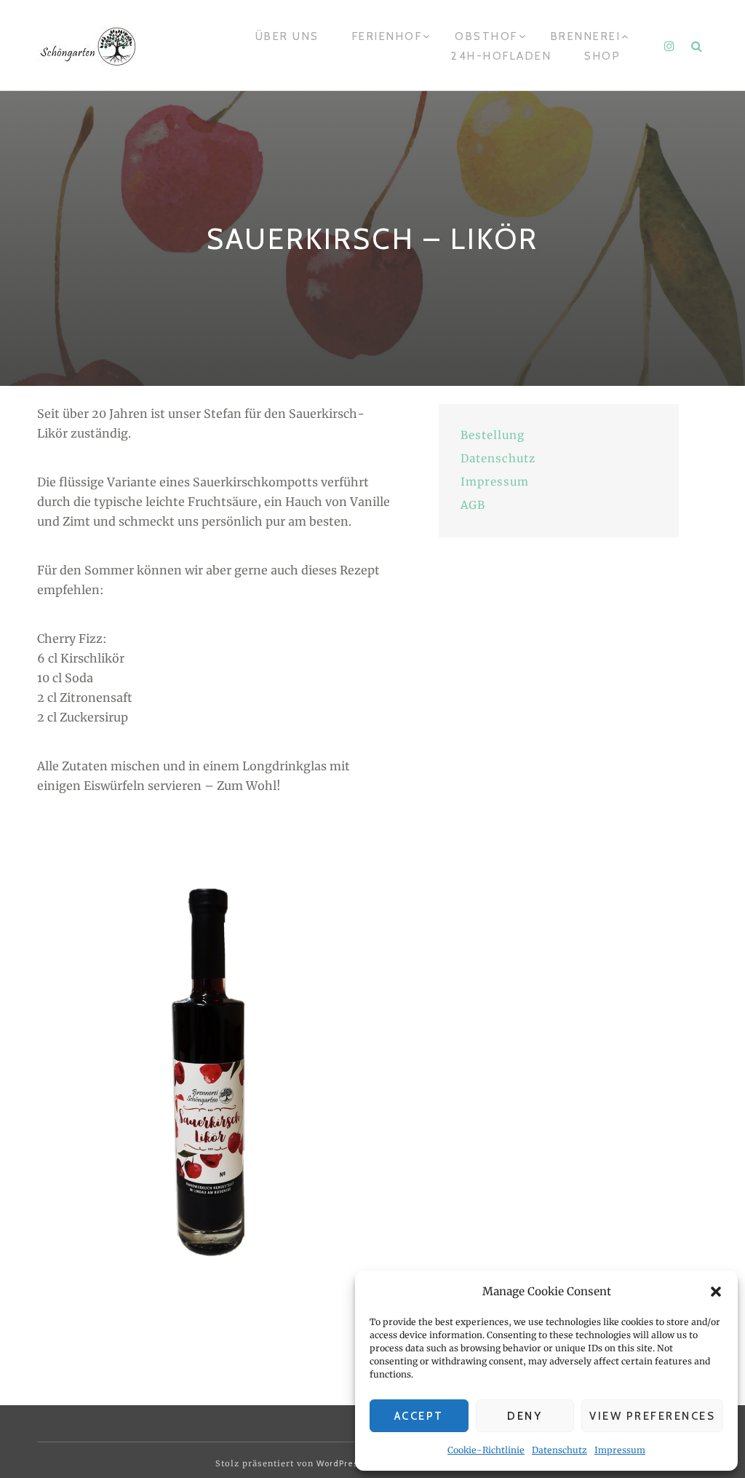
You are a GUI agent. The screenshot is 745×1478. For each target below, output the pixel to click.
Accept (419, 1416)
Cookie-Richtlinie (486, 1450)
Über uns (287, 36)
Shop (602, 56)
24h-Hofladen (501, 56)
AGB (473, 505)
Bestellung (493, 435)
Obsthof (486, 36)
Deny (524, 1416)
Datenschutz (559, 1450)
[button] (716, 1291)
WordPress (339, 1463)
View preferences (652, 1416)
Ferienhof (387, 36)
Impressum (619, 1450)
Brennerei (586, 36)
